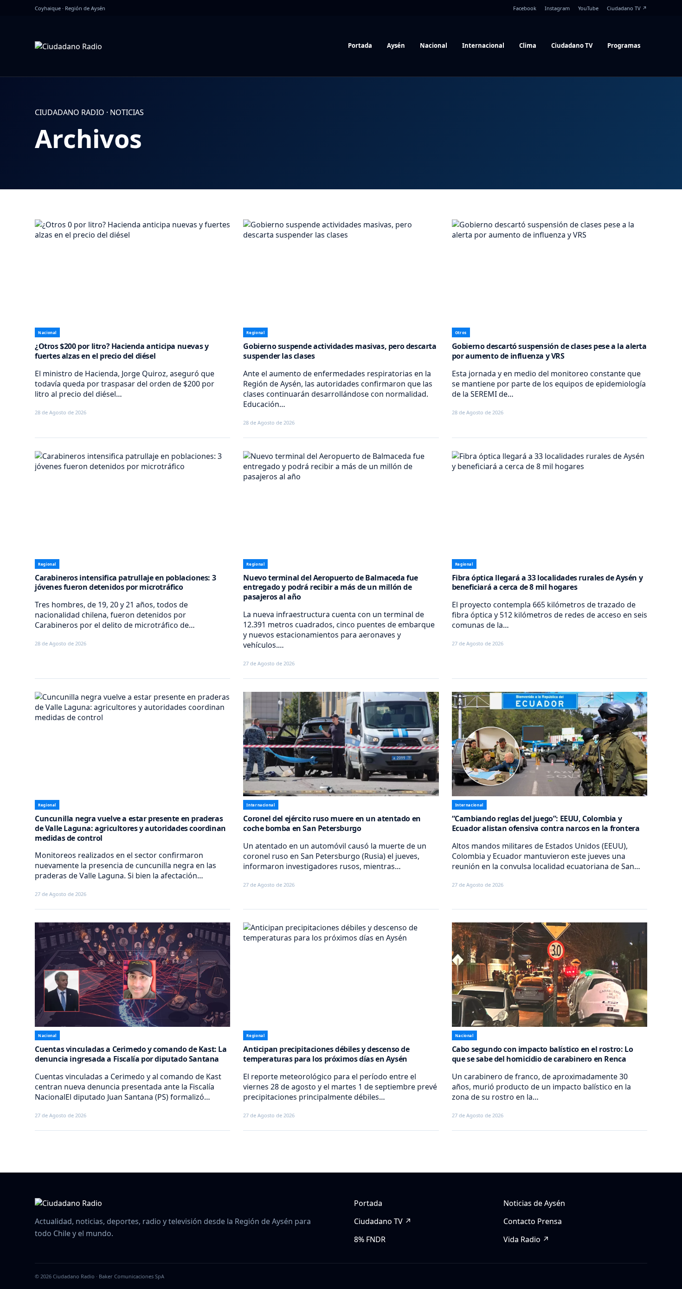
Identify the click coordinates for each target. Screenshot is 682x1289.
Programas (623, 45)
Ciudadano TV (571, 45)
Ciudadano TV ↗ (627, 8)
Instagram (557, 8)
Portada (360, 45)
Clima (527, 45)
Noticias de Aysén (534, 1203)
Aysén (396, 45)
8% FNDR (370, 1239)
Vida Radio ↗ (526, 1239)
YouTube (588, 8)
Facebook (524, 8)
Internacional (483, 45)
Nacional (433, 45)
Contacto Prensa (532, 1221)
